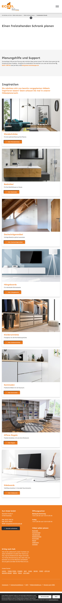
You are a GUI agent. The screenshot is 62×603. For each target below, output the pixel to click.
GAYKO (4, 571)
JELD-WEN (26, 573)
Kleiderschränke (36, 536)
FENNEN (19, 571)
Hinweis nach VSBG (49, 585)
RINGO (20, 573)
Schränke (35, 544)
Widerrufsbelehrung (35, 585)
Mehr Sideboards (12, 493)
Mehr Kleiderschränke (14, 342)
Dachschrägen (36, 533)
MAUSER (4, 573)
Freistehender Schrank (42, 15)
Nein (56, 596)
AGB (26, 585)
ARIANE (9, 573)
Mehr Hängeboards (13, 292)
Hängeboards (36, 535)
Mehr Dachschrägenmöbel (15, 242)
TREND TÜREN (12, 571)
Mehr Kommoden (13, 392)
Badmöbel (35, 531)
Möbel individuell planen (29, 15)
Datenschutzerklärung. (53, 599)
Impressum (5, 585)
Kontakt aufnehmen (11, 528)
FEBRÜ (41, 571)
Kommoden (35, 538)
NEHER (36, 571)
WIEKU (15, 573)
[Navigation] (57, 6)
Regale (34, 540)
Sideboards (35, 542)
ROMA (30, 571)
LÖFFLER (47, 571)
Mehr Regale (11, 443)
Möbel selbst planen (17, 15)
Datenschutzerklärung (17, 585)
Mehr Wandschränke (13, 142)
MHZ (25, 571)
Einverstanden (45, 596)
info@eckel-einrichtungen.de (14, 523)
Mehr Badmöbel (12, 192)
